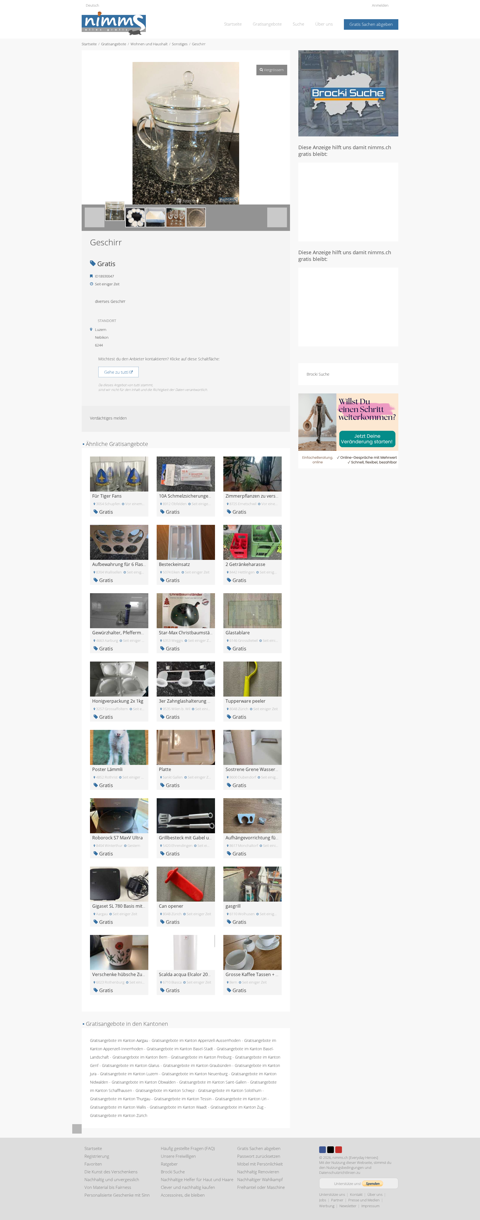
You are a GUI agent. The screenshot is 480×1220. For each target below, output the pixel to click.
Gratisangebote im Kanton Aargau (119, 1040)
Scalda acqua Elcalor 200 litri (188, 974)
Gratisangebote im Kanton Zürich (118, 1115)
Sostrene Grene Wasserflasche (258, 769)
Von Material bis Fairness (107, 1187)
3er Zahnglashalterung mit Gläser (194, 701)
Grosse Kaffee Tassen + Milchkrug (261, 974)
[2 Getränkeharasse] (252, 542)
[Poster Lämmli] (119, 747)
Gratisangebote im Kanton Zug (237, 1107)
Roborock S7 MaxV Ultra (117, 838)
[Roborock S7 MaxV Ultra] (119, 815)
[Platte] (186, 747)
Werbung (326, 1205)
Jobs (322, 1199)
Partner (337, 1199)
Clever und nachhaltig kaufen (188, 1187)
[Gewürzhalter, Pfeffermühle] (119, 610)
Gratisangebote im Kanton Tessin (182, 1098)
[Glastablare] (252, 610)
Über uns (324, 24)
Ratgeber (169, 1164)
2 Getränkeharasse (245, 564)
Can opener (171, 906)
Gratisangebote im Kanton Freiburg (201, 1057)
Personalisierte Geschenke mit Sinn (117, 1195)
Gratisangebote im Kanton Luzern (129, 1073)
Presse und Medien (364, 1199)
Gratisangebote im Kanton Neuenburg (195, 1073)
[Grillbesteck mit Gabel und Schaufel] (186, 815)
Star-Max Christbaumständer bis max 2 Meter (206, 633)
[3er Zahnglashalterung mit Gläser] (186, 678)
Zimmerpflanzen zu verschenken (259, 496)
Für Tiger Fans (107, 496)
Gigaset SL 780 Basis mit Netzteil (125, 906)
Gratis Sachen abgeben (371, 24)
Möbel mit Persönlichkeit (260, 1164)
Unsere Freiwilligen (178, 1156)
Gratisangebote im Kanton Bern (139, 1057)
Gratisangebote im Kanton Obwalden (144, 1082)
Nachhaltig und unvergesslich (111, 1179)
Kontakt (356, 1194)
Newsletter (347, 1205)
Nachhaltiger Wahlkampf (260, 1179)
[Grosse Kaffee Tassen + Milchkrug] (252, 952)
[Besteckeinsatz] (186, 542)
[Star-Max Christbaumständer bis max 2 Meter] (186, 610)
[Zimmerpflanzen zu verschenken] (252, 473)
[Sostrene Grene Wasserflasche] (252, 747)
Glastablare (238, 633)
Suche (298, 24)
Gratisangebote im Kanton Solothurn (229, 1090)
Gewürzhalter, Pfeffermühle (121, 633)
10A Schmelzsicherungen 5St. (189, 496)
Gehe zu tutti (116, 372)
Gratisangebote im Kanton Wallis (118, 1107)
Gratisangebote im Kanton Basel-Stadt (180, 1048)
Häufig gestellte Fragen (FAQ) (188, 1148)
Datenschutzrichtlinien (337, 1172)
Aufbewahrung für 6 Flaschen (122, 564)
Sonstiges (180, 43)
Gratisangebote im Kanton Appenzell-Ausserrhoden (196, 1040)
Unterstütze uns (332, 1194)
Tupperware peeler (246, 701)
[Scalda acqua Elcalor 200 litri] (186, 952)
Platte (165, 769)
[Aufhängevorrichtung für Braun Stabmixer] (252, 815)
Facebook (322, 1149)
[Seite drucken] (180, 56)
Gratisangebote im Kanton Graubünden (197, 1065)
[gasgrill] (252, 883)
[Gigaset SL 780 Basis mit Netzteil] (119, 883)
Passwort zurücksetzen (258, 1156)
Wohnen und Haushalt (149, 43)
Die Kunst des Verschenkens (111, 1171)
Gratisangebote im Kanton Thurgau (120, 1098)
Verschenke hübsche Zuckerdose (126, 974)
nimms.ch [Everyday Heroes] (355, 1157)
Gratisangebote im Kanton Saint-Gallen (212, 1082)
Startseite (233, 24)
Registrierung (96, 1156)
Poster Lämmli (107, 769)
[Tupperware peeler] (252, 678)
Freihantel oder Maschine (261, 1187)
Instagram (346, 1149)
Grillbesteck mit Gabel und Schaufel (196, 838)
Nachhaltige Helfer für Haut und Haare (197, 1179)
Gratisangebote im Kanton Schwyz (165, 1090)
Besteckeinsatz (174, 564)
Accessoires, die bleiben (183, 1195)
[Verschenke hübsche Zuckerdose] (119, 952)
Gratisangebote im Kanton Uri (240, 1098)
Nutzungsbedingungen (345, 1167)
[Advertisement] (348, 201)
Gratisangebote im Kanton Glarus (130, 1065)
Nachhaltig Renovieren (258, 1171)
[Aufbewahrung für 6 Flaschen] (119, 542)
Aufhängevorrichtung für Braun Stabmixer (270, 838)
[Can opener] (186, 883)
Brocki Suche (318, 374)
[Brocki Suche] (348, 93)
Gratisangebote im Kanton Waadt (178, 1107)
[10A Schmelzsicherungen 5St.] (186, 473)
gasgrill (233, 906)
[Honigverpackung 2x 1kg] (119, 678)
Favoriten (93, 1164)
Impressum (370, 1205)
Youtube (338, 1149)
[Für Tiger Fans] (119, 473)
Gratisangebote (267, 24)
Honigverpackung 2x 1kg (117, 701)
